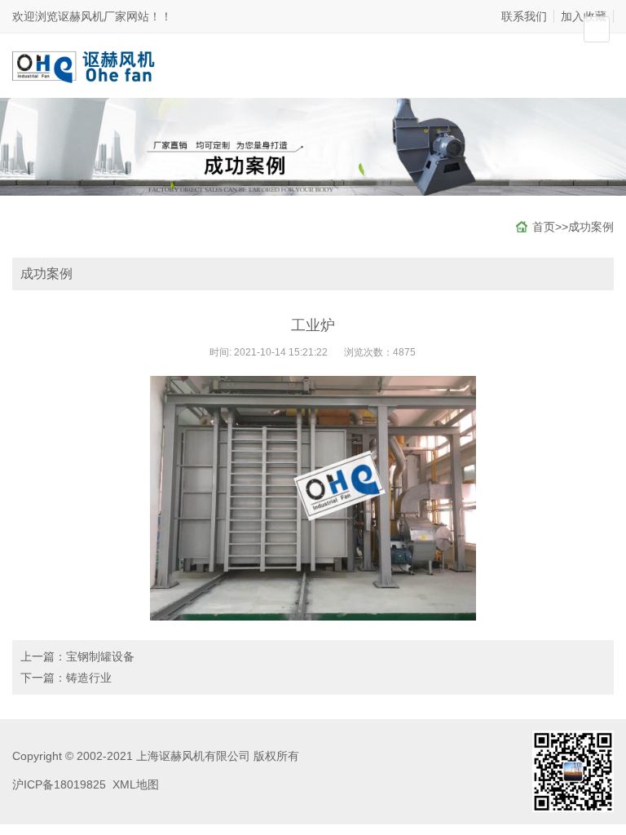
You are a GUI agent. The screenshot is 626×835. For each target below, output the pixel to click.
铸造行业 (89, 677)
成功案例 (591, 226)
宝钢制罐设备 (100, 656)
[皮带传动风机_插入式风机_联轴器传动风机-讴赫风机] (87, 64)
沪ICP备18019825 (59, 784)
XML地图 (135, 784)
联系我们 (524, 16)
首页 (543, 226)
